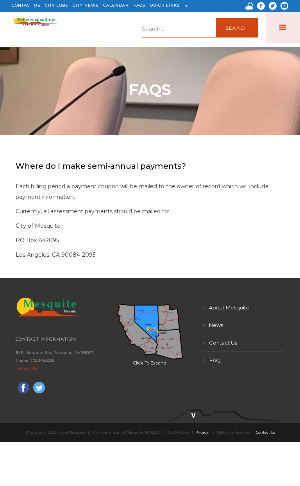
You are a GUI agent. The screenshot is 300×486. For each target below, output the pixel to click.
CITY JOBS (56, 5)
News (213, 325)
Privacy (201, 432)
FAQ (212, 360)
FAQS (139, 5)
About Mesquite (226, 307)
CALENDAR (116, 5)
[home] (35, 27)
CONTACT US (26, 5)
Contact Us (26, 368)
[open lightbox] (150, 331)
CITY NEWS (85, 5)
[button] (168, 6)
